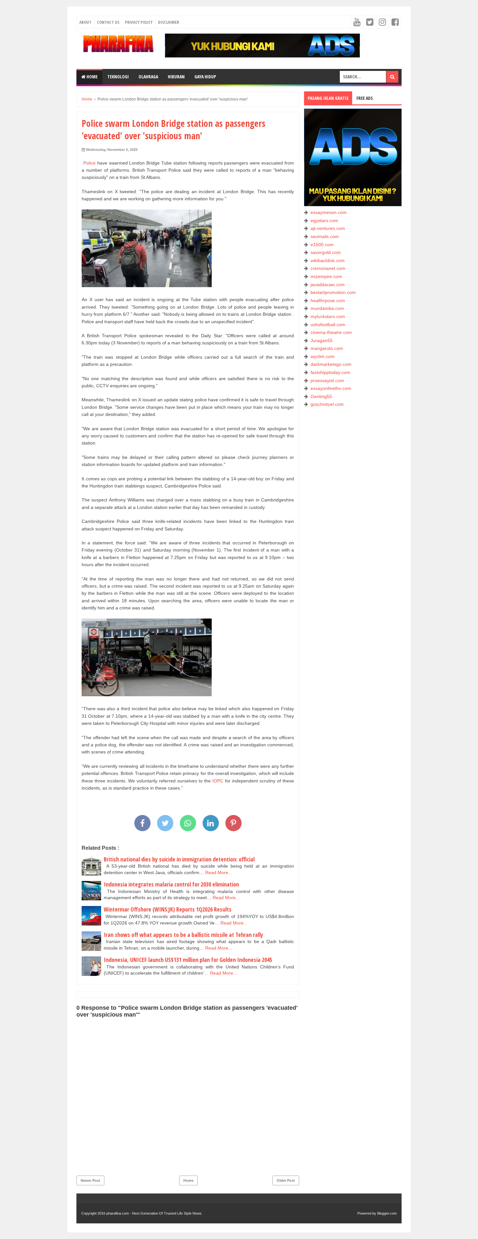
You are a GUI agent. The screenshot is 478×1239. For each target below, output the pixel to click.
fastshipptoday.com (330, 372)
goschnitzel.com (327, 404)
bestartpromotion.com (333, 292)
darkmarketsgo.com (331, 364)
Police (89, 163)
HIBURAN (176, 76)
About (85, 22)
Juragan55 (322, 340)
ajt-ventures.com (328, 228)
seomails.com (325, 236)
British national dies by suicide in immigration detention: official (179, 859)
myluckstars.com (328, 316)
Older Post (286, 1180)
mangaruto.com (327, 348)
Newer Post (90, 1180)
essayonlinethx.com (331, 388)
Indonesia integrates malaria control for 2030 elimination (171, 884)
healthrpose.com (328, 300)
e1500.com (322, 244)
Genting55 (321, 396)
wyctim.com (323, 356)
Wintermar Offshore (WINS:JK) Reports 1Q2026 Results (168, 909)
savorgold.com (326, 252)
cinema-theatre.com (331, 332)
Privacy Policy (139, 22)
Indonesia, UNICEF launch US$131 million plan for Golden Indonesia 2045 (188, 960)
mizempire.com (326, 276)
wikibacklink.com (328, 260)
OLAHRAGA (148, 76)
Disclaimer (168, 22)
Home (92, 76)
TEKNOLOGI (118, 76)
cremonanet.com (328, 268)
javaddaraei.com (328, 284)
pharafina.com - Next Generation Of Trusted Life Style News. (154, 1213)
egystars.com (324, 220)
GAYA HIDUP (205, 76)
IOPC (217, 780)
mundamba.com (327, 308)
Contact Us (108, 22)
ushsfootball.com (328, 324)
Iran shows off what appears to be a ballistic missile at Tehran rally (183, 935)
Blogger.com (387, 1213)
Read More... (218, 872)
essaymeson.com (329, 212)
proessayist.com (327, 380)
